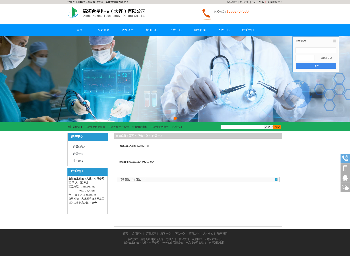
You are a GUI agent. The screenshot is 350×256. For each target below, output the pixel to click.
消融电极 (177, 127)
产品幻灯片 (79, 146)
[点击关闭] (334, 41)
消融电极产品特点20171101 (134, 146)
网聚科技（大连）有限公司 (207, 239)
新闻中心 (152, 30)
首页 (79, 30)
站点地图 (232, 2)
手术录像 (78, 160)
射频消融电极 (139, 127)
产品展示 (127, 30)
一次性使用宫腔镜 (118, 127)
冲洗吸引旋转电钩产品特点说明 (136, 162)
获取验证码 (326, 58)
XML (254, 2)
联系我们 (248, 30)
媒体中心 (77, 136)
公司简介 (103, 30)
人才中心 (224, 30)
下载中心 (176, 30)
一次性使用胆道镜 (95, 127)
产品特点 (78, 153)
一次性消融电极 (160, 127)
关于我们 (244, 2)
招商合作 (200, 30)
